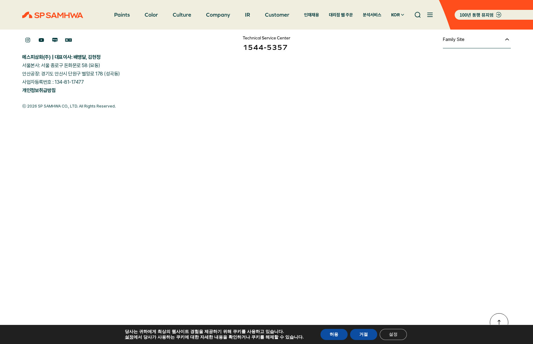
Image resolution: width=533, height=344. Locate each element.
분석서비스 (372, 15)
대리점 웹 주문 (341, 15)
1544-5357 (265, 47)
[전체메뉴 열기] (430, 14)
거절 (363, 334)
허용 (334, 334)
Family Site (454, 39)
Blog (54, 40)
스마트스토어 (68, 40)
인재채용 (311, 15)
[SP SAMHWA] (52, 14)
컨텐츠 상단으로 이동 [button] (499, 322)
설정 (129, 337)
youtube (41, 40)
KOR (395, 15)
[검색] (417, 14)
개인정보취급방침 (39, 90)
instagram (27, 40)
